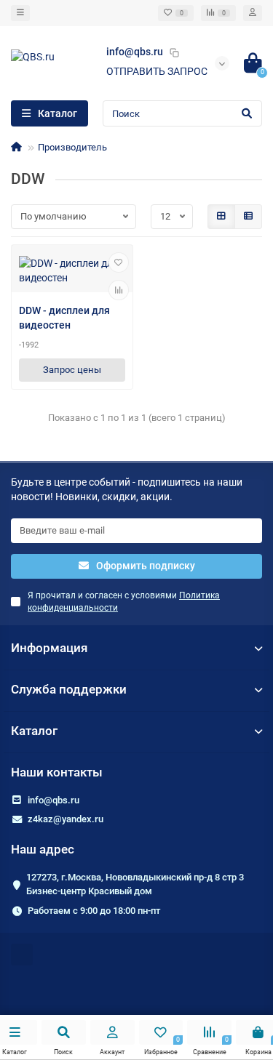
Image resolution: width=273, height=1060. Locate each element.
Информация (49, 648)
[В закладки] (118, 262)
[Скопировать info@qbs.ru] (174, 52)
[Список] (248, 216)
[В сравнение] (118, 290)
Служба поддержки (69, 689)
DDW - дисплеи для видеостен (64, 318)
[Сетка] (221, 216)
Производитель (72, 147)
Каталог (34, 730)
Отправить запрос (156, 71)
